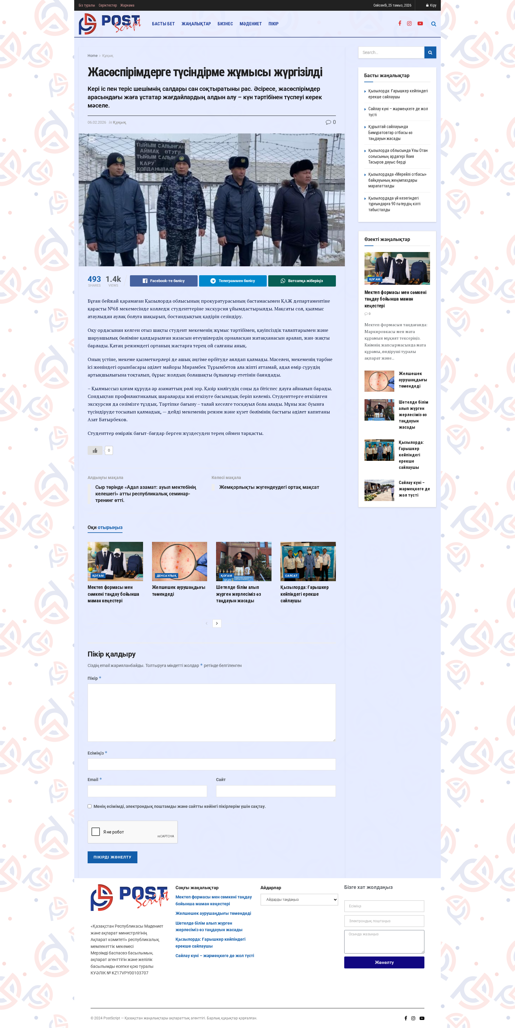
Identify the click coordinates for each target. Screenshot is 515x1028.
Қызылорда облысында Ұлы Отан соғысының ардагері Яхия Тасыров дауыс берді (398, 156)
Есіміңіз (98, 753)
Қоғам (98, 575)
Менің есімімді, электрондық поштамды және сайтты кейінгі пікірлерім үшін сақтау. (180, 806)
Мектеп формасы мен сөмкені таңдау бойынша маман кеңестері (113, 594)
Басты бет (163, 24)
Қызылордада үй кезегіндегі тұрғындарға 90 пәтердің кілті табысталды (394, 204)
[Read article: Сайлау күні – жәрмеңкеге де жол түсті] (379, 490)
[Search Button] (433, 23)
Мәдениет (251, 24)
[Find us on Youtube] (420, 23)
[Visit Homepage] (110, 24)
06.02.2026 (97, 122)
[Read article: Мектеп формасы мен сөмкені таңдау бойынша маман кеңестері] (115, 561)
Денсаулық (167, 575)
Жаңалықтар (196, 24)
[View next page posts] (216, 623)
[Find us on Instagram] (409, 23)
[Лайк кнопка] (95, 450)
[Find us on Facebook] (399, 23)
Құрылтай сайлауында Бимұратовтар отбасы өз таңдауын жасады (390, 132)
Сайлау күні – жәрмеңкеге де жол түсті (414, 489)
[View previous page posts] (206, 623)
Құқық (107, 56)
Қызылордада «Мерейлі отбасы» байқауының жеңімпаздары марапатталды (397, 180)
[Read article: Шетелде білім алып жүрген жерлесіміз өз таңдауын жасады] (244, 561)
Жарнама (127, 5)
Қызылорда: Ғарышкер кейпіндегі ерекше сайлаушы (304, 594)
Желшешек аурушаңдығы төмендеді (413, 380)
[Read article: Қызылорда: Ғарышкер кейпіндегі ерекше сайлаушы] (308, 561)
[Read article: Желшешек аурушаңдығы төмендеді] (179, 561)
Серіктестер (108, 5)
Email (95, 779)
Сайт (221, 779)
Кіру (432, 5)
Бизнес (225, 24)
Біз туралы (87, 5)
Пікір (274, 24)
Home (92, 56)
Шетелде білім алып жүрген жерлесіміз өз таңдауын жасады (238, 594)
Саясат (291, 575)
